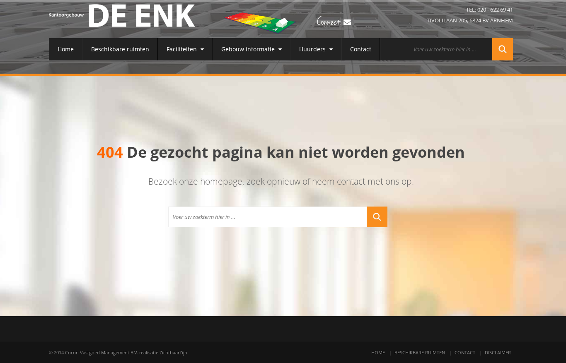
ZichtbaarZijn (173, 352)
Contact (360, 49)
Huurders (313, 49)
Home (66, 49)
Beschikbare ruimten (120, 49)
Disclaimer (498, 352)
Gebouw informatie (248, 49)
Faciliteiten (182, 49)
